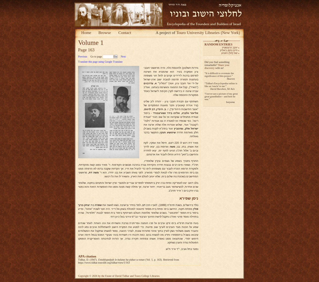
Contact (124, 32)
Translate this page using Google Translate (100, 61)
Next (123, 56)
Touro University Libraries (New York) (208, 32)
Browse (104, 32)
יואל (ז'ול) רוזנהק (229, 53)
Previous (82, 56)
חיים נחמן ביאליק (229, 50)
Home (86, 32)
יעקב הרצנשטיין (230, 47)
